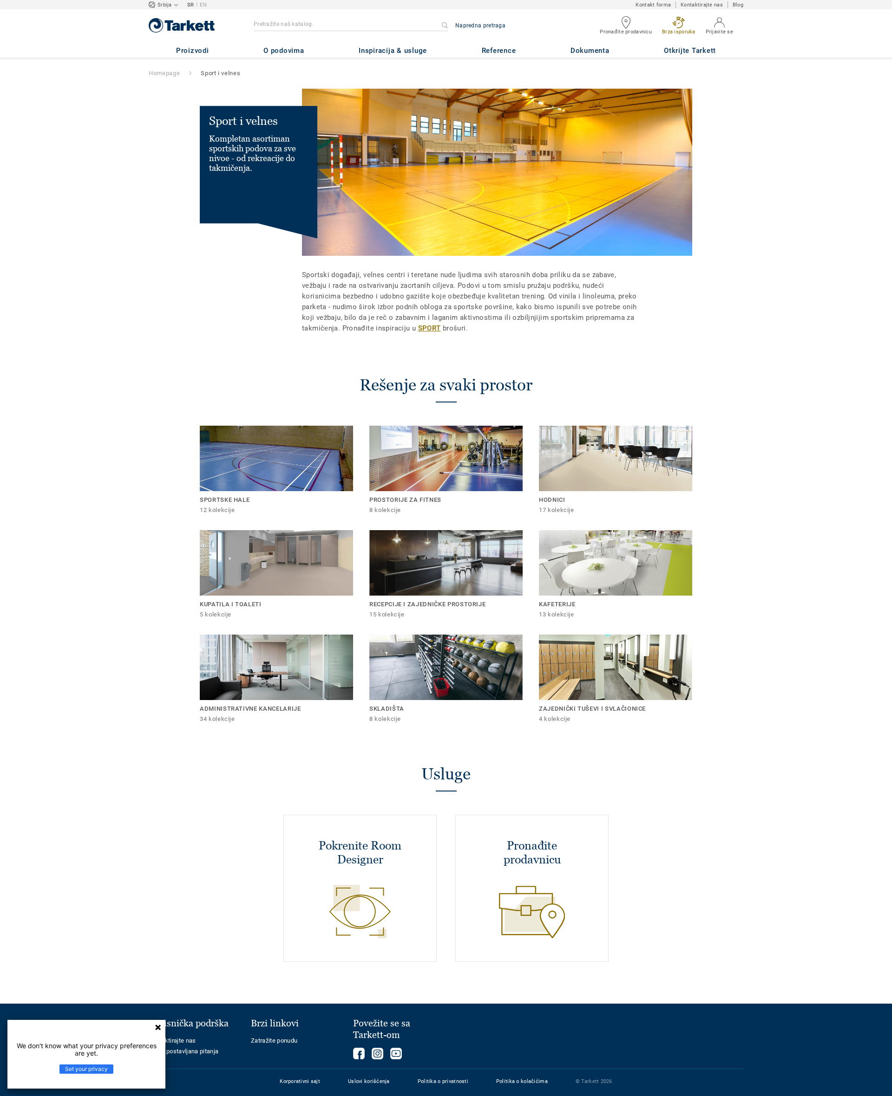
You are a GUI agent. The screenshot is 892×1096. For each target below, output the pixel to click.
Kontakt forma (653, 5)
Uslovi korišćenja (369, 1081)
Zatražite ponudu (274, 1040)
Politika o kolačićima (522, 1081)
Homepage (164, 73)
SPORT (429, 328)
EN (203, 5)
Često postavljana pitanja (183, 1051)
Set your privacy (86, 1068)
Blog (738, 5)
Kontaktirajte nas (702, 5)
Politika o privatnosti (443, 1081)
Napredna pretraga (480, 25)
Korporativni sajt (300, 1081)
